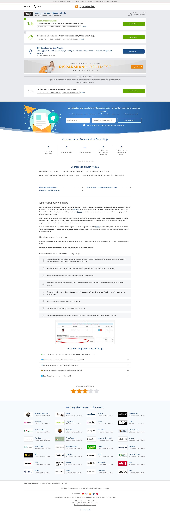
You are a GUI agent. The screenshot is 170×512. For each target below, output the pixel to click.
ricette (97, 227)
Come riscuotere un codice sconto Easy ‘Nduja (102, 187)
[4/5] (91, 391)
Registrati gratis (130, 120)
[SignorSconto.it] (85, 6)
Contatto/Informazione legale (100, 488)
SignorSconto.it (35, 483)
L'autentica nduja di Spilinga (48, 187)
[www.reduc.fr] (86, 493)
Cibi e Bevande (46, 483)
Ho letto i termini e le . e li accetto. (105, 125)
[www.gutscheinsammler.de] (83, 493)
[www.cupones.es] (90, 493)
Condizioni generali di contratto (82, 488)
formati (79, 212)
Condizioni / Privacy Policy (107, 125)
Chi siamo (64, 488)
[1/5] (73, 391)
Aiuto (70, 488)
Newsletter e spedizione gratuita (49, 190)
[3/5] (85, 391)
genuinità (76, 209)
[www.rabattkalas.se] (94, 493)
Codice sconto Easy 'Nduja (59, 483)
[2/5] (79, 391)
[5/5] (97, 391)
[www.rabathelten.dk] (97, 493)
